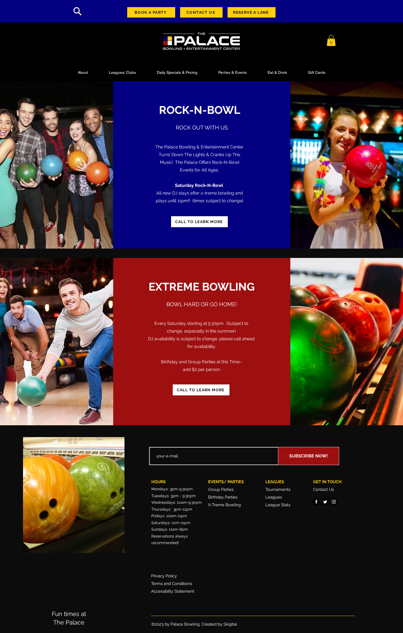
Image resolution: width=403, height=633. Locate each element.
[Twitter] (325, 501)
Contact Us (323, 489)
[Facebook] (316, 501)
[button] (331, 40)
